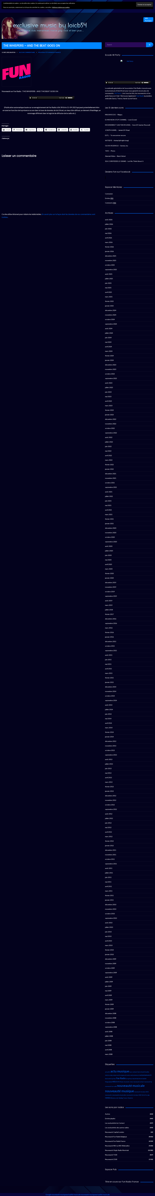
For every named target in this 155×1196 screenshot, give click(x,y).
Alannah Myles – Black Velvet (115, 156)
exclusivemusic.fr (145, 1075)
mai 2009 (108, 991)
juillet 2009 (109, 982)
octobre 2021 (110, 483)
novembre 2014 (110, 691)
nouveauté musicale (131, 1085)
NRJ (140, 1095)
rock (117, 1098)
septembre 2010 (111, 918)
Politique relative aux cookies (61, 7)
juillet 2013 (109, 764)
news (131, 1081)
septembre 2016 (111, 623)
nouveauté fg (148, 1081)
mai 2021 (108, 505)
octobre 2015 (110, 646)
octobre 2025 (110, 265)
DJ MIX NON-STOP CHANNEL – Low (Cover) (121, 120)
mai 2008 (108, 1045)
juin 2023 (108, 392)
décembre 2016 (110, 619)
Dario (138, 1072)
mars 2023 (108, 406)
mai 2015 (108, 664)
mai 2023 (108, 396)
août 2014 (108, 705)
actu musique (120, 1071)
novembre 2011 (110, 855)
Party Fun (144, 1095)
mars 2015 (108, 673)
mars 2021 (108, 514)
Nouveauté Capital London (114, 1132)
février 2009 (109, 1004)
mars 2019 (108, 605)
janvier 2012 (109, 846)
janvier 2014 (109, 737)
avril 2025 (108, 292)
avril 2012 (108, 832)
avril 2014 (108, 723)
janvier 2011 (109, 900)
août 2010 (108, 923)
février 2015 (109, 678)
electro (107, 1075)
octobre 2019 (110, 592)
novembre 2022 (110, 424)
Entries (109, 198)
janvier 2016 (109, 637)
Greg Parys (129, 1078)
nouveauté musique (119, 1091)
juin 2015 (108, 660)
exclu (128, 1075)
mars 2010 (108, 945)
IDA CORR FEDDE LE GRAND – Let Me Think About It (124, 161)
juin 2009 (108, 986)
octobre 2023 (110, 374)
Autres (107, 1114)
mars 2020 (108, 569)
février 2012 (109, 841)
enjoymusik (123, 1075)
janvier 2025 (109, 306)
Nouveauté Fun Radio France (49, 52)
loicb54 (144, 1078)
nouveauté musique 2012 (141, 1091)
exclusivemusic (134, 1075)
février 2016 (109, 632)
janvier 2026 (109, 251)
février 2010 (109, 950)
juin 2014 (108, 714)
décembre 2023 (110, 365)
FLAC (114, 1078)
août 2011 (108, 868)
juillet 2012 (109, 818)
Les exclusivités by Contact (115, 1123)
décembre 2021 (110, 474)
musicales (127, 1081)
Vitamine (130, 1098)
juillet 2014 (109, 709)
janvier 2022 (109, 469)
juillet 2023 (109, 387)
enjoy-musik (116, 1075)
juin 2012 (108, 823)
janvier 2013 (109, 791)
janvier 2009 (109, 1009)
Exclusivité (108, 1078)
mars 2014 (108, 728)
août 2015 (108, 655)
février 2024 (109, 356)
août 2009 (108, 977)
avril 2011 (108, 886)
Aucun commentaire (27, 52)
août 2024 (108, 328)
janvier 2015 (109, 682)
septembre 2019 (111, 596)
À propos (148, 21)
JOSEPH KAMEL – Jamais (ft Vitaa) (117, 130)
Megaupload (108, 1081)
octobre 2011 (110, 859)
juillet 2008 (109, 1036)
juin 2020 (108, 555)
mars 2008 (108, 1054)
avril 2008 (108, 1050)
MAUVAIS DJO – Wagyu (113, 115)
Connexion (109, 194)
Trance (125, 1098)
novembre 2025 (110, 260)
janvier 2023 (109, 415)
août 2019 (108, 601)
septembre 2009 (111, 973)
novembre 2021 (110, 478)
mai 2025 (108, 288)
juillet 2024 (109, 333)
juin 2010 (108, 932)
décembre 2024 (110, 310)
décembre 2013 (110, 741)
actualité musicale (73, 1194)
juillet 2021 (109, 496)
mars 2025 (108, 297)
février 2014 (109, 732)
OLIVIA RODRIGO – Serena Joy (116, 146)
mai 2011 (108, 882)
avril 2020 (108, 564)
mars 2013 (108, 782)
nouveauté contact (138, 1081)
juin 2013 (108, 768)
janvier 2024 (109, 360)
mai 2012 (108, 827)
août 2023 (108, 383)
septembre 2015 (111, 650)
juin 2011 (108, 877)
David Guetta (145, 1072)
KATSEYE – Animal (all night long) (117, 140)
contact (134, 1072)
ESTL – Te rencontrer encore (115, 135)
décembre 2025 (110, 256)
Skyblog (121, 1098)
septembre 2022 (111, 433)
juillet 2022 (109, 442)
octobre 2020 (110, 537)
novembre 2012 (110, 800)
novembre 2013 (110, 746)
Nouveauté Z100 (111, 1159)
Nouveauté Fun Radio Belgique (116, 1137)
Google (48, 1194)
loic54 (134, 1078)
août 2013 (108, 759)
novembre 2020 (110, 533)
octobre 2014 (110, 696)
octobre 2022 (110, 428)
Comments (110, 203)
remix (107, 1098)
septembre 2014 (111, 700)
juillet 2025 (109, 279)
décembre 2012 (110, 796)
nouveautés (108, 1095)
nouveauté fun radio (111, 1086)
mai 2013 (108, 773)
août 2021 (108, 492)
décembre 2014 (110, 687)
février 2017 (109, 614)
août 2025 (108, 274)
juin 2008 (108, 1041)
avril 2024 (108, 347)
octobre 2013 (110, 750)
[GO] (149, 44)
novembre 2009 (110, 963)
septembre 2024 (111, 324)
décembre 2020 (110, 528)
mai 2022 (108, 451)
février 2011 (109, 895)
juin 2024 (108, 337)
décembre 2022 (110, 419)
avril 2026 (108, 238)
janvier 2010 (109, 954)
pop (148, 1095)
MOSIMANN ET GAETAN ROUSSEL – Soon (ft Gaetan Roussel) (127, 125)
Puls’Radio (140, 96)
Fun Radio (121, 1078)
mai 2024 (108, 342)
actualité (107, 1072)
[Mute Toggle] (66, 98)
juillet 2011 (109, 873)
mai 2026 (108, 233)
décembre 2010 (110, 904)
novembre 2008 (110, 1018)
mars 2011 (108, 891)
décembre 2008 (110, 1013)
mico (114, 1081)
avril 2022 (108, 455)
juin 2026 (108, 229)
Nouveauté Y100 (111, 1155)
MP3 (118, 1081)
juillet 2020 (109, 551)
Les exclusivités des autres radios (117, 1128)
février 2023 (109, 410)
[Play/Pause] (30, 98)
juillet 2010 (109, 927)
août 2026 (108, 220)
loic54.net (139, 1078)
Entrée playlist (110, 1118)
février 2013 (109, 787)
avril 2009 (108, 995)
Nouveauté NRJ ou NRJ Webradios (117, 1146)
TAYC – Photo (110, 151)
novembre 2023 (110, 369)
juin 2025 (108, 283)
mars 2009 (108, 1000)
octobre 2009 (110, 968)
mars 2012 (108, 836)
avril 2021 (108, 510)
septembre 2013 (111, 755)
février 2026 (109, 247)
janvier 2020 (109, 578)
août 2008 (108, 1031)
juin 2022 (108, 446)
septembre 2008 (111, 1027)
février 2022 (109, 464)
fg (112, 1078)
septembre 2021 (111, 487)
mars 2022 (108, 460)
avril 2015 (108, 669)
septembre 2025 (111, 269)
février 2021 (109, 519)
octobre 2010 (110, 914)
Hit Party (118, 93)
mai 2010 (108, 936)
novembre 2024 (110, 315)
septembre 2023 (111, 378)
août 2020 (108, 546)
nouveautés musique (133, 1095)
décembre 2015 (110, 641)
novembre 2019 (110, 587)
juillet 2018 (109, 610)
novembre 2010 (110, 909)
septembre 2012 (111, 809)
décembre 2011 (110, 850)
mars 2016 (108, 628)
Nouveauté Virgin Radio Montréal (117, 1150)
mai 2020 (108, 560)
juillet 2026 (109, 224)
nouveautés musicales (119, 1095)
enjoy (111, 1075)
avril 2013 (108, 777)
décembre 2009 (110, 959)
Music (122, 1082)
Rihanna (113, 1098)
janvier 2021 (109, 523)
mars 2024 (108, 351)
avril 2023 (108, 401)
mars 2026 (108, 242)
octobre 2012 (110, 805)
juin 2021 (108, 501)
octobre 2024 (110, 319)
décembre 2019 (110, 582)
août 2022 (108, 437)
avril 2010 (108, 941)
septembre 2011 (111, 864)
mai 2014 (108, 719)
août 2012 (108, 814)
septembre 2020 (111, 542)
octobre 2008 (110, 1022)
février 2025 (109, 301)
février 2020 (109, 573)
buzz (130, 1072)
